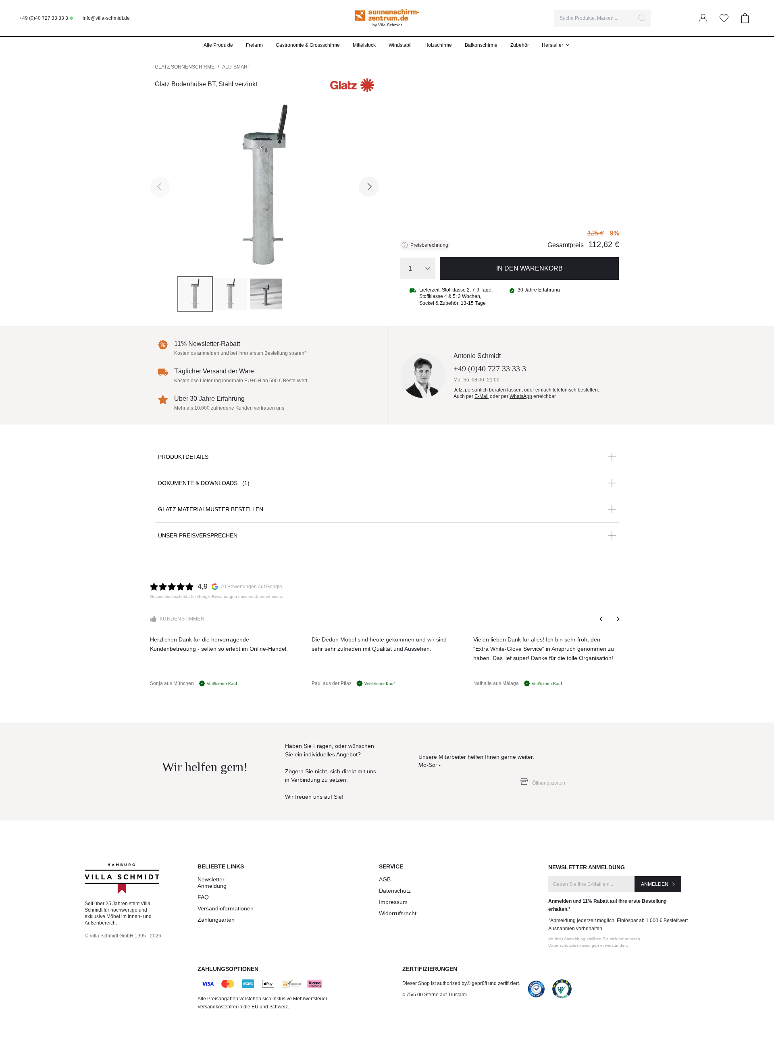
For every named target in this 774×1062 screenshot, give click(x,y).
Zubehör (519, 45)
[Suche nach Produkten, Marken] (642, 18)
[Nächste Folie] (617, 618)
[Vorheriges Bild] (160, 187)
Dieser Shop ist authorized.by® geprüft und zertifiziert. (461, 983)
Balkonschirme (481, 45)
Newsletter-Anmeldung (212, 882)
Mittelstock (364, 45)
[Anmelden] (703, 18)
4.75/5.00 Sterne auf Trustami (434, 994)
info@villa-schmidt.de (106, 18)
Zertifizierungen (429, 969)
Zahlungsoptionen (228, 969)
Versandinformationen (226, 908)
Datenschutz (395, 890)
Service (391, 866)
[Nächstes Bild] (369, 187)
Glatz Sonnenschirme (184, 67)
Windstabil (400, 45)
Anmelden (654, 884)
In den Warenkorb (529, 268)
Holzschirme (438, 45)
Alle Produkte (218, 45)
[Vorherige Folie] (601, 618)
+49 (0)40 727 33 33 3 (43, 18)
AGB (385, 879)
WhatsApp (521, 396)
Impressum (393, 902)
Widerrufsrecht (397, 913)
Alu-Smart (236, 67)
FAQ (203, 897)
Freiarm (254, 45)
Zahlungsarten (216, 919)
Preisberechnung (429, 245)
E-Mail (481, 396)
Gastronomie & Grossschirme (308, 45)
